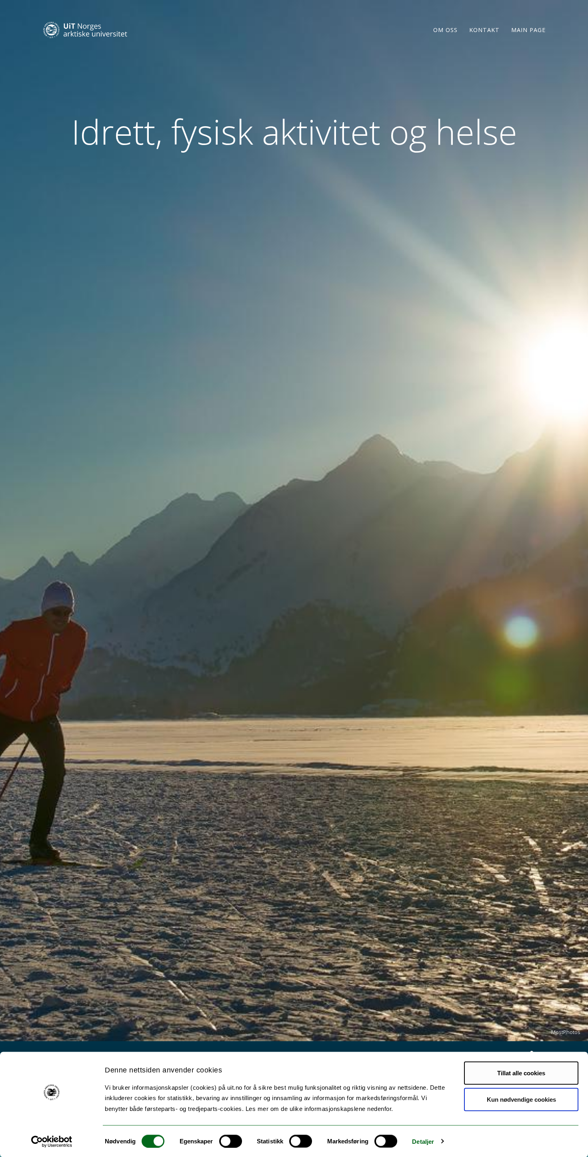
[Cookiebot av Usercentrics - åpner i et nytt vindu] (52, 1141)
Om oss (445, 30)
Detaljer (423, 1141)
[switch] (230, 1141)
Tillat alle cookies (521, 1073)
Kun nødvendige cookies (521, 1099)
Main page (528, 30)
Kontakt (484, 30)
